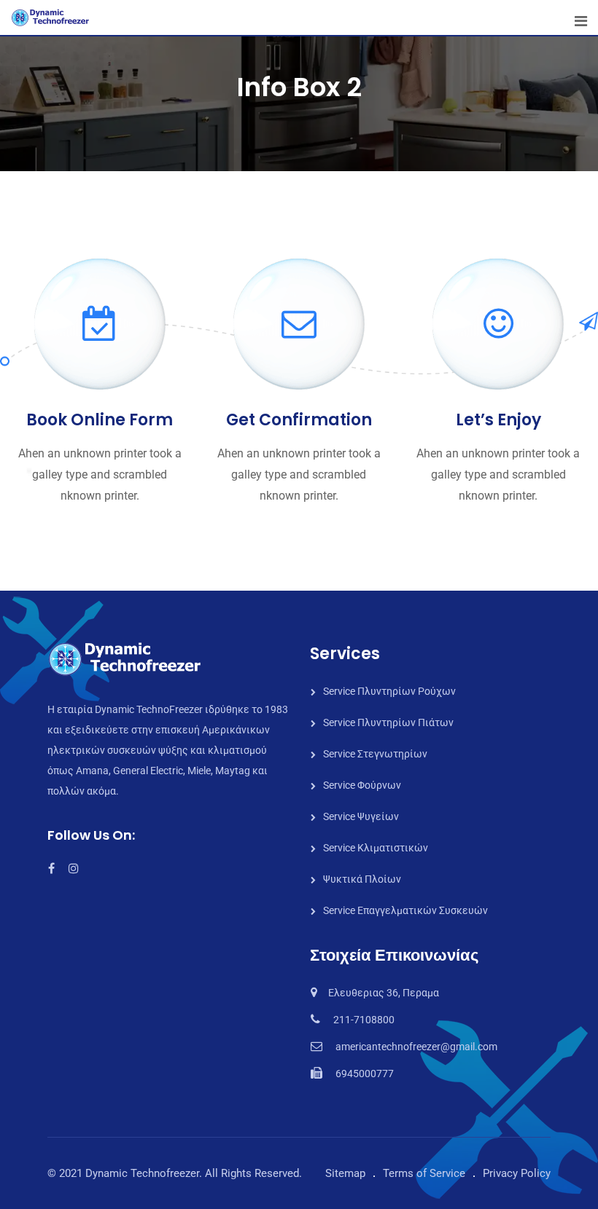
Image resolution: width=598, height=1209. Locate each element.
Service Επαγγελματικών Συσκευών (405, 910)
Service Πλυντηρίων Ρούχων (389, 691)
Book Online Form (99, 420)
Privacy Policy (517, 1173)
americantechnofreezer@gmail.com (416, 1046)
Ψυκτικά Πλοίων (362, 879)
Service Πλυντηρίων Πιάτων (388, 722)
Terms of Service (424, 1173)
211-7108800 (364, 1019)
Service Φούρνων (362, 785)
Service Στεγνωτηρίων (375, 754)
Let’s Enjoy (498, 420)
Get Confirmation (299, 420)
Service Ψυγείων (361, 816)
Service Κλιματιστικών (375, 848)
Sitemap (345, 1173)
